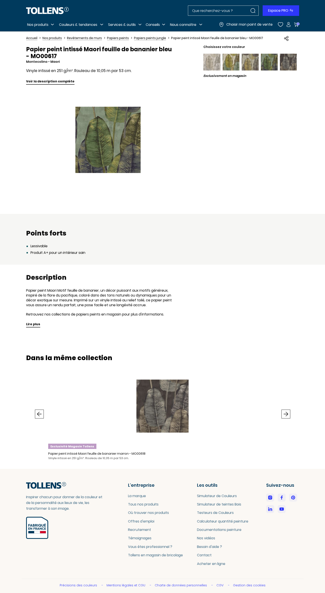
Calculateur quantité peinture (222, 521)
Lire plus (33, 324)
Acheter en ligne (211, 563)
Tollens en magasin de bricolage (155, 555)
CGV (220, 585)
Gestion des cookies (249, 585)
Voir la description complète (50, 81)
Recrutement (139, 529)
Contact (204, 555)
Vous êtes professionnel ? (150, 546)
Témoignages (139, 538)
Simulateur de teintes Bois (219, 504)
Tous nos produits (143, 504)
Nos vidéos (206, 538)
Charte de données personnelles (181, 585)
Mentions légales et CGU (126, 585)
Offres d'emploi (141, 521)
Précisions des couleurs (79, 585)
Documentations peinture (219, 529)
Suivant (285, 414)
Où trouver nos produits (148, 512)
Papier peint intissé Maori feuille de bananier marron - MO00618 (96, 453)
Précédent (39, 414)
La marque (137, 495)
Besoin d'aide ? (209, 546)
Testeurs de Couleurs (215, 512)
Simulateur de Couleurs (217, 495)
